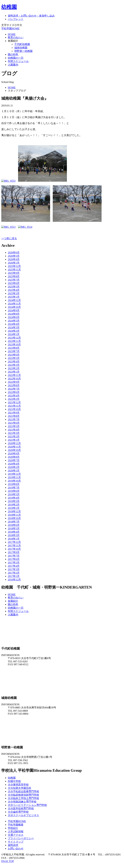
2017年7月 (14, 555)
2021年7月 (14, 419)
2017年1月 (14, 576)
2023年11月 (14, 341)
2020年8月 (14, 457)
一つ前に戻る (9, 238)
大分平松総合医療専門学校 (23, 791)
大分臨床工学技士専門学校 (23, 798)
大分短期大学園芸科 (19, 788)
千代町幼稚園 (22, 44)
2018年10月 (14, 518)
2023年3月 (14, 365)
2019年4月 (14, 497)
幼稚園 (9, 7)
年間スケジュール (18, 61)
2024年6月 (14, 317)
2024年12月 (14, 300)
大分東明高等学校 (18, 784)
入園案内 (13, 64)
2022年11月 (14, 375)
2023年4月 (14, 361)
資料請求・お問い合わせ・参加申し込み (31, 15)
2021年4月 (14, 429)
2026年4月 (14, 259)
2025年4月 (14, 290)
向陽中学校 (14, 781)
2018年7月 (14, 521)
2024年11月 (14, 303)
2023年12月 (14, 337)
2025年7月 (14, 279)
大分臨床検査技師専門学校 (23, 794)
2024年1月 (14, 334)
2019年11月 (14, 477)
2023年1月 (14, 371)
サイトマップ (15, 841)
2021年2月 (14, 436)
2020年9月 (14, 453)
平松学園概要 (15, 824)
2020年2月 (14, 467)
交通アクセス (15, 835)
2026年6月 (14, 252)
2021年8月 (14, 416)
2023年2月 (14, 368)
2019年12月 (14, 474)
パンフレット (15, 19)
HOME (12, 34)
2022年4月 (14, 395)
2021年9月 (14, 412)
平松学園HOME (10, 28)
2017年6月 (14, 559)
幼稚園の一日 (15, 57)
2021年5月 (14, 426)
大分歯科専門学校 (18, 811)
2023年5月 (14, 358)
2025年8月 (14, 276)
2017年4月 (14, 566)
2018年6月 (14, 525)
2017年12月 (14, 542)
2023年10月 (14, 344)
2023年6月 (14, 354)
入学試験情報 (15, 831)
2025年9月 (14, 273)
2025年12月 (14, 266)
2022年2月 (14, 399)
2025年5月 (14, 286)
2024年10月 (14, 307)
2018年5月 (14, 528)
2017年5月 (14, 562)
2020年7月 (14, 460)
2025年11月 (14, 269)
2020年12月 (14, 443)
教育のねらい (15, 37)
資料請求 (13, 845)
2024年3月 (14, 327)
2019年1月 (14, 508)
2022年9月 (14, 382)
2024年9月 (14, 310)
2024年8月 (14, 313)
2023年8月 (14, 348)
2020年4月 (14, 463)
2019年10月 (14, 480)
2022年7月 (14, 388)
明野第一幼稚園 (23, 51)
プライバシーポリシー (21, 838)
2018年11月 (14, 514)
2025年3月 (14, 293)
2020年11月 (14, 446)
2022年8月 (14, 385)
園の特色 (13, 54)
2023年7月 (14, 351)
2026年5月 (14, 256)
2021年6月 (14, 422)
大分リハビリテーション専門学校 (27, 805)
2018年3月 (14, 535)
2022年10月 (14, 378)
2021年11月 (14, 405)
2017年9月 (14, 552)
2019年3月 (14, 501)
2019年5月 (14, 494)
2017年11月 (14, 545)
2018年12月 (14, 511)
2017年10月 (14, 549)
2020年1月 (14, 470)
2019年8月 (14, 484)
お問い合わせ (15, 848)
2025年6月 (14, 283)
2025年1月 (14, 296)
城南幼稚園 (20, 47)
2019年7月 (14, 487)
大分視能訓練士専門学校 (22, 801)
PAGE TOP (7, 861)
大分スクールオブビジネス (23, 815)
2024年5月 (14, 320)
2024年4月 (14, 324)
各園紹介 (13, 601)
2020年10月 (14, 450)
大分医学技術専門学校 (21, 808)
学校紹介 (13, 828)
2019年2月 (14, 504)
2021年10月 (14, 409)
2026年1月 (14, 262)
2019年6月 (14, 491)
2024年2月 (14, 330)
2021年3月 (14, 433)
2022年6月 (14, 392)
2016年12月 (14, 579)
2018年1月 (14, 538)
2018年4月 (14, 531)
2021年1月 (14, 439)
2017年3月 (14, 569)
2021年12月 (14, 402)
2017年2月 (14, 572)
